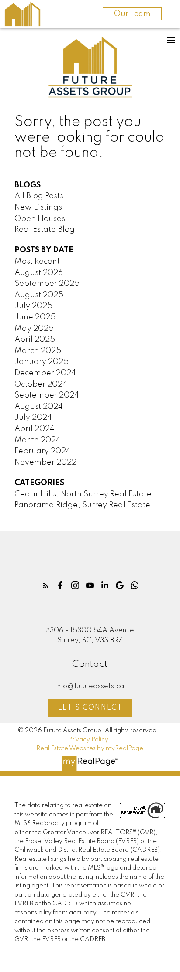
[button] (45, 585)
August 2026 (38, 273)
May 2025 (34, 329)
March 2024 (37, 440)
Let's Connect (90, 707)
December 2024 (45, 373)
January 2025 (41, 362)
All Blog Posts (38, 196)
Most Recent (37, 261)
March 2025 (37, 351)
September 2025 (47, 284)
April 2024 (34, 429)
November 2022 (45, 462)
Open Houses (39, 219)
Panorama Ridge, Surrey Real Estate (82, 505)
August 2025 (38, 295)
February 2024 (42, 451)
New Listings (38, 207)
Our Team (132, 14)
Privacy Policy (88, 740)
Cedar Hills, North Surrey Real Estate (83, 494)
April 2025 (34, 339)
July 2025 (33, 306)
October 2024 (40, 384)
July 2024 (33, 417)
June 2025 (34, 317)
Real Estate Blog (44, 230)
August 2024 (38, 407)
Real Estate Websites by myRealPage (89, 748)
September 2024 (46, 395)
